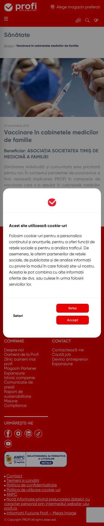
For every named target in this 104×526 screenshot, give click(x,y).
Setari (18, 316)
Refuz (72, 308)
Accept (72, 320)
